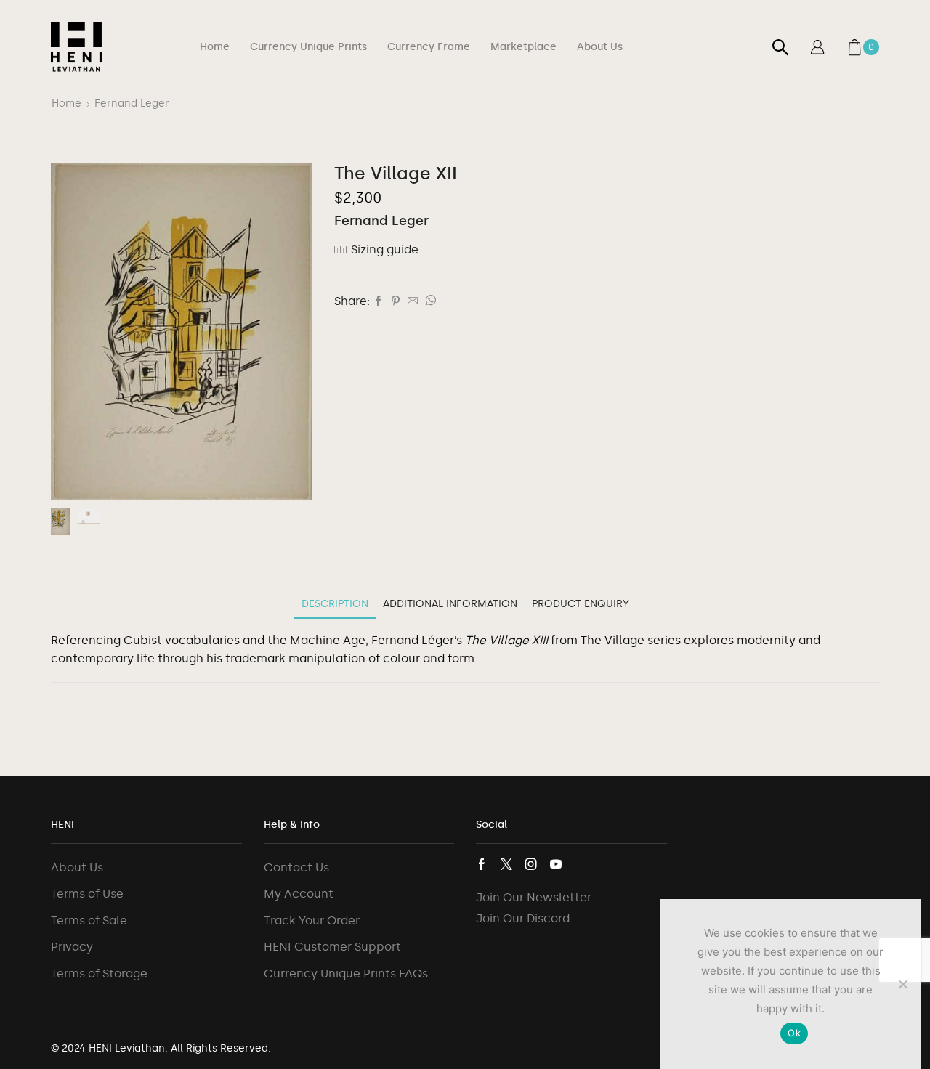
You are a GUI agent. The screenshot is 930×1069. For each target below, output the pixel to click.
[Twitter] (506, 864)
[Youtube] (556, 864)
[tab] (335, 604)
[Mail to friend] (412, 302)
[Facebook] (378, 302)
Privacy (72, 947)
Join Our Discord (523, 918)
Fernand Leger (131, 103)
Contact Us (296, 867)
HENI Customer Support (332, 947)
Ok (794, 1032)
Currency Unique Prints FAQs (346, 973)
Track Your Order (312, 920)
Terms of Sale (89, 920)
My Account (298, 894)
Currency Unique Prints (308, 47)
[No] (902, 984)
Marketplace (523, 47)
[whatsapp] (428, 302)
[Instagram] (531, 864)
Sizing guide (384, 249)
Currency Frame (428, 47)
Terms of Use (87, 894)
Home (215, 47)
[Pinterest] (395, 302)
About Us (600, 47)
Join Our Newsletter (533, 897)
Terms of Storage (99, 973)
